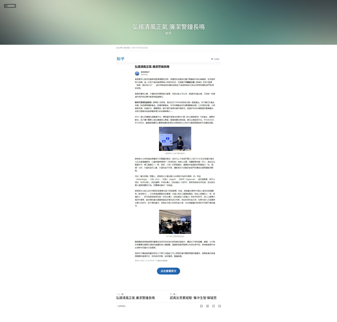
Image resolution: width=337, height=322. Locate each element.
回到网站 (11, 6)
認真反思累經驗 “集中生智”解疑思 (193, 298)
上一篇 (120, 294)
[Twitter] (207, 306)
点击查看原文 (168, 271)
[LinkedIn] (213, 306)
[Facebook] (201, 306)
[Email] (219, 306)
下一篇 (172, 294)
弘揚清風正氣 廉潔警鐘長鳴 (135, 298)
